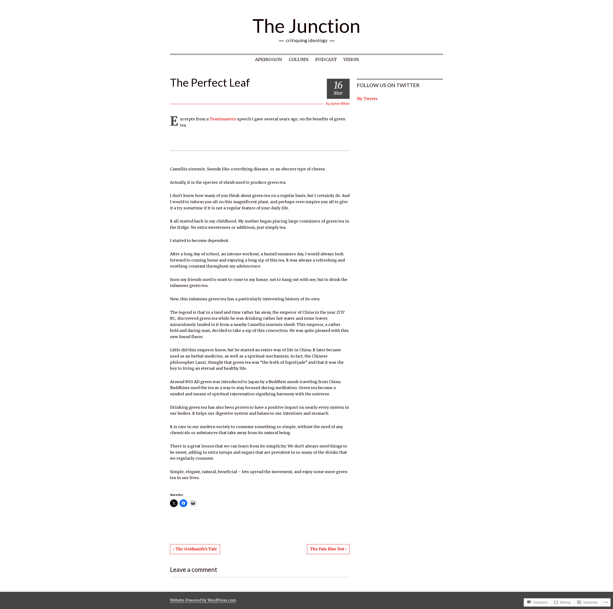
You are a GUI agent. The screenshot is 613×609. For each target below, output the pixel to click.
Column (299, 59)
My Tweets (367, 98)
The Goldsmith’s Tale (196, 549)
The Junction (306, 25)
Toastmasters (223, 119)
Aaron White (340, 103)
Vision (351, 59)
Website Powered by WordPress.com (203, 600)
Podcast (326, 59)
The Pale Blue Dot (327, 549)
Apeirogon (268, 59)
